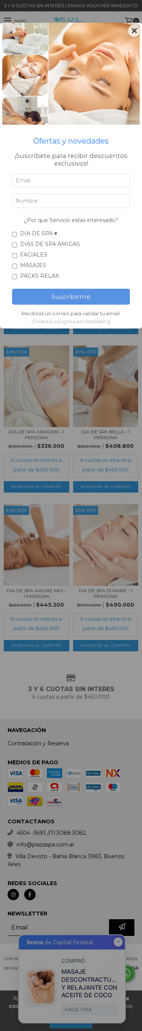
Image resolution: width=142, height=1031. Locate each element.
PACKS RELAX (39, 275)
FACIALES (33, 254)
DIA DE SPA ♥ (38, 233)
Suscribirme (71, 296)
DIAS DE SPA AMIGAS (50, 244)
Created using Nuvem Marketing (71, 321)
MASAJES (33, 265)
